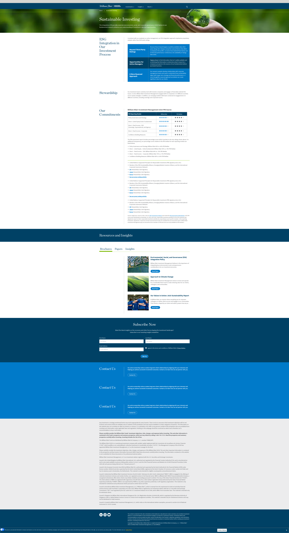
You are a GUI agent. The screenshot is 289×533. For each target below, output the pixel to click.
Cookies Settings (222, 530)
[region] (144, 530)
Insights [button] (140, 7)
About (100, 10)
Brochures (106, 248)
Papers (118, 248)
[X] (105, 514)
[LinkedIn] (101, 514)
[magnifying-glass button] (187, 6)
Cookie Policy (129, 529)
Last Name (148, 338)
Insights (129, 248)
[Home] (111, 6)
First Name (102, 338)
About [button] (149, 7)
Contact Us (132, 375)
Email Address (103, 346)
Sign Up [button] (144, 356)
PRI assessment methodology (177, 215)
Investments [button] (129, 7)
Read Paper (155, 271)
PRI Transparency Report (155, 215)
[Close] (286, 530)
